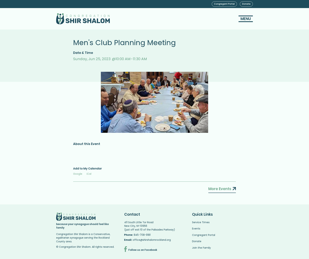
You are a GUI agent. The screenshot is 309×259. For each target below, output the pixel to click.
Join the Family (201, 248)
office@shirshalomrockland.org (152, 240)
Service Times (201, 222)
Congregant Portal (203, 235)
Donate (196, 241)
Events (196, 228)
